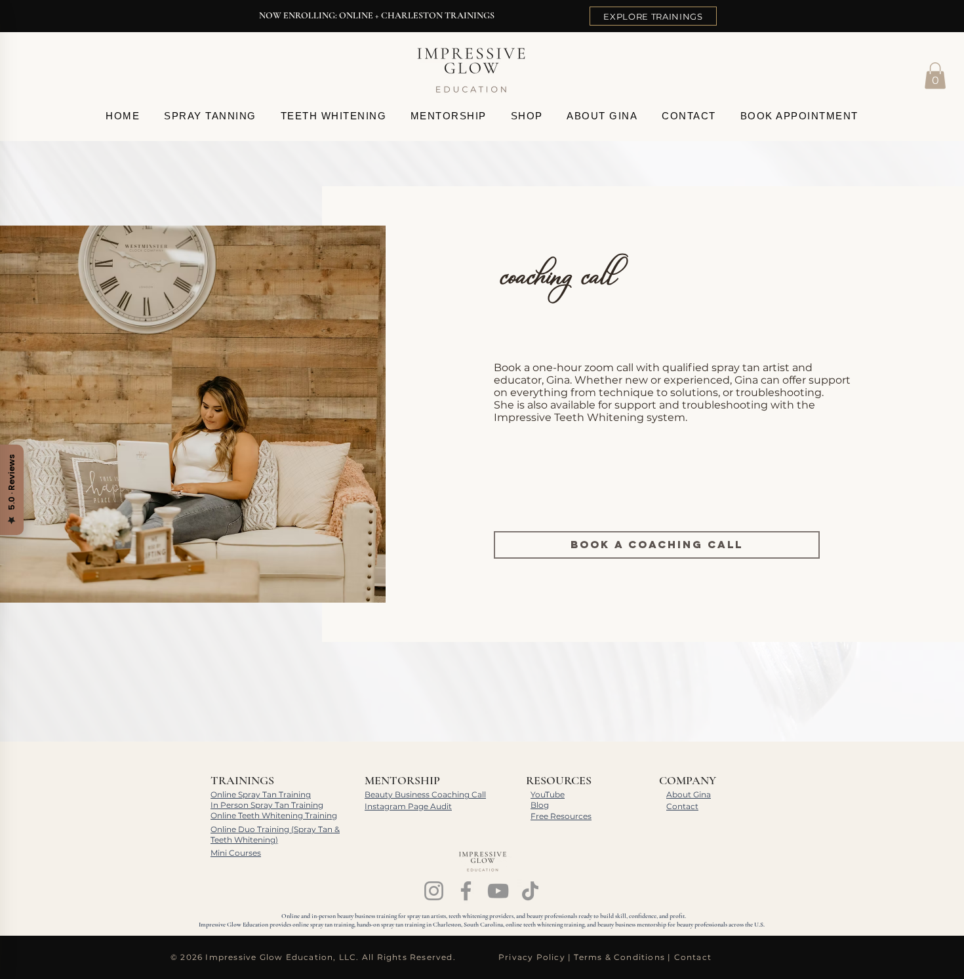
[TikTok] (530, 891)
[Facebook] (466, 891)
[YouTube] (498, 891)
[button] (935, 75)
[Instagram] (434, 891)
